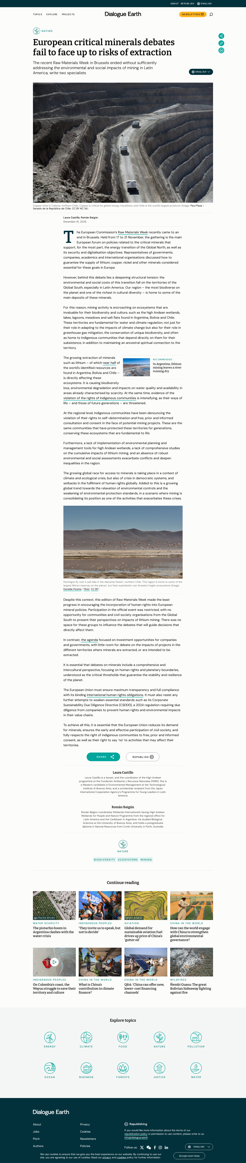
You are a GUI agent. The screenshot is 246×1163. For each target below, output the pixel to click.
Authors (38, 1146)
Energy (50, 1046)
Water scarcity (46, 923)
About (175, 3)
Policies (85, 1146)
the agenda (89, 640)
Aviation (131, 923)
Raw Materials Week (133, 232)
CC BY (94, 589)
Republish (187, 3)
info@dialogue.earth (136, 1137)
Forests (123, 1077)
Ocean (49, 1077)
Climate (86, 1046)
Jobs (36, 1131)
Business (86, 1077)
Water (196, 1077)
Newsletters (191, 14)
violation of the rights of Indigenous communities (99, 398)
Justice (159, 1077)
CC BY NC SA (79, 208)
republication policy (135, 1133)
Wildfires (178, 979)
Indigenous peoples (95, 923)
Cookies (85, 1131)
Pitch (36, 1139)
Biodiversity (104, 859)
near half (109, 363)
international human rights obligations (115, 695)
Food (123, 1046)
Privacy (85, 1124)
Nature (160, 1046)
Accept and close (189, 1155)
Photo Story (46, 918)
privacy (106, 1157)
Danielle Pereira (72, 589)
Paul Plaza (196, 205)
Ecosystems (128, 859)
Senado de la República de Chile (52, 208)
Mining (146, 859)
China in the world (186, 923)
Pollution (196, 1046)
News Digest (134, 918)
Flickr (87, 589)
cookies (121, 1157)
